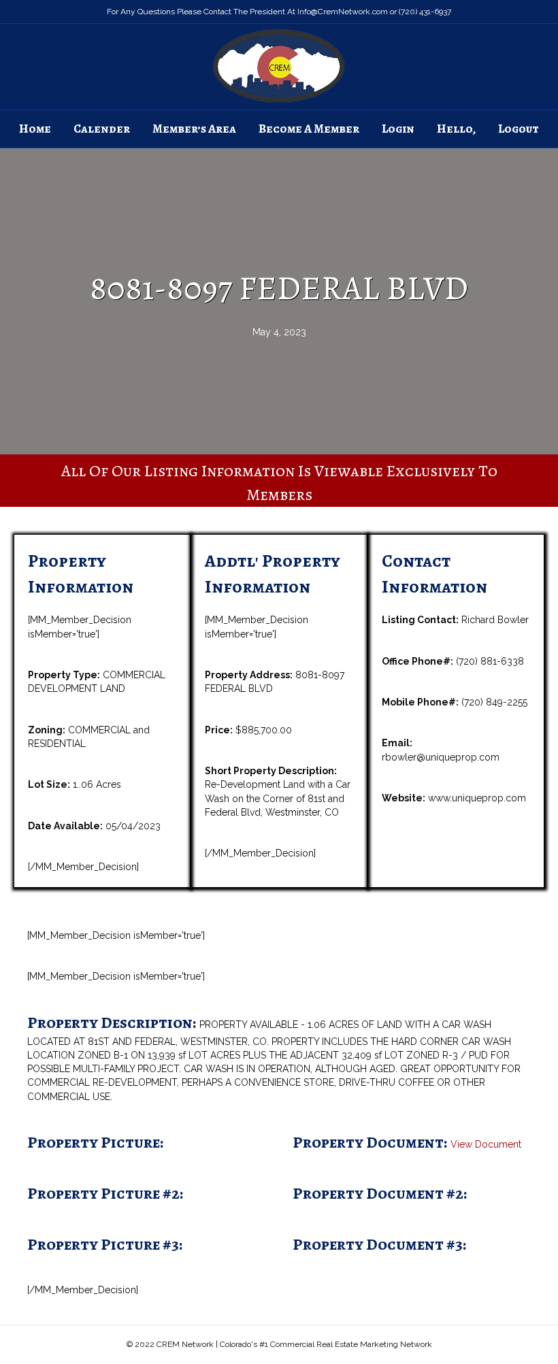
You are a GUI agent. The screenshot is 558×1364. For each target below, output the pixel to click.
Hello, (456, 128)
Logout (518, 128)
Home (35, 128)
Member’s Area (194, 128)
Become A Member (309, 128)
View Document (485, 1144)
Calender (101, 128)
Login (398, 128)
